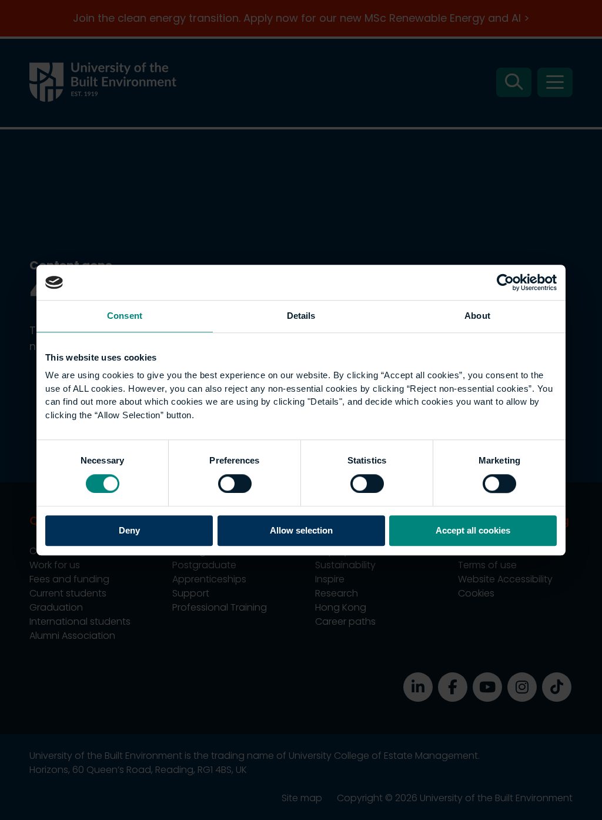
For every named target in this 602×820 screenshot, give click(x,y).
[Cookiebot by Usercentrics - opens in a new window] (505, 282)
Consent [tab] (124, 316)
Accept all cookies (473, 531)
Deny (129, 531)
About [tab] (477, 316)
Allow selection (301, 531)
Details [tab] (301, 316)
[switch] (235, 483)
